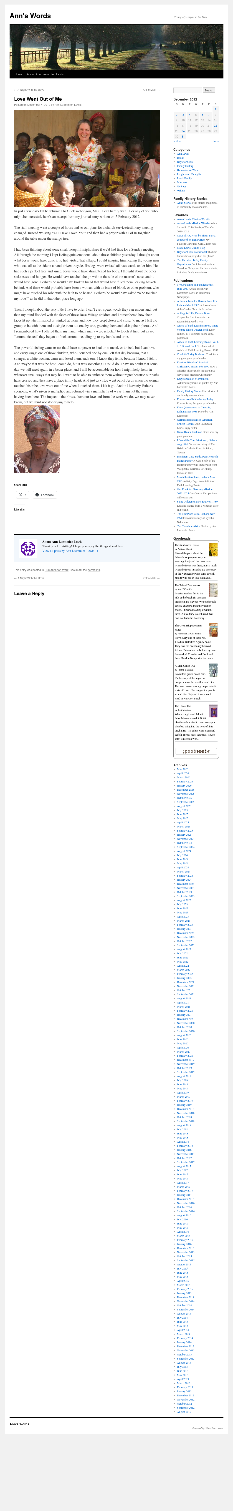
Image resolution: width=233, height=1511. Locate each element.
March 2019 (183, 1096)
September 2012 (186, 1407)
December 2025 (185, 789)
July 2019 (182, 1080)
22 (215, 125)
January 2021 (184, 1014)
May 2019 (182, 1088)
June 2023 (182, 908)
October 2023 (184, 892)
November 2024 (186, 838)
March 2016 (183, 1235)
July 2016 (182, 1219)
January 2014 (184, 1342)
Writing (181, 190)
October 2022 (184, 941)
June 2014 (182, 1321)
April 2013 (183, 1379)
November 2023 (186, 888)
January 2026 (184, 785)
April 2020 (183, 1047)
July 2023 (182, 904)
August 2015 (184, 1264)
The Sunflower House (187, 545)
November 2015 (186, 1252)
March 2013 (183, 1383)
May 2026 (182, 769)
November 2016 (186, 1203)
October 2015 (184, 1256)
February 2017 (185, 1190)
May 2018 (182, 1137)
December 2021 (185, 982)
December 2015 (185, 1248)
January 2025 (184, 834)
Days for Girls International (192, 252)
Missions (182, 182)
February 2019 (185, 1100)
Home (18, 74)
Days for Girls (185, 161)
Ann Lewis (183, 153)
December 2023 (185, 883)
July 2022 (182, 953)
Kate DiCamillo (185, 589)
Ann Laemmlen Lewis (68, 104)
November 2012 (186, 1399)
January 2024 (184, 879)
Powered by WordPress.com (207, 1428)
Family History (185, 166)
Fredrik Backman (185, 669)
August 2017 (184, 1166)
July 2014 (182, 1317)
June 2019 (182, 1084)
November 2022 (186, 937)
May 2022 (182, 961)
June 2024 (182, 859)
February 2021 (185, 1010)
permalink (94, 570)
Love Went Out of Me (38, 98)
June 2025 (182, 814)
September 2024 (186, 847)
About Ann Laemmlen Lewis (45, 74)
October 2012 (184, 1403)
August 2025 (184, 806)
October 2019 (184, 1068)
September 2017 (186, 1162)
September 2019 (186, 1072)
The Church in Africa (188, 526)
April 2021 (183, 1002)
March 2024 (183, 871)
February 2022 (185, 973)
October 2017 (184, 1158)
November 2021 (186, 986)
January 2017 (184, 1195)
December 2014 (185, 1297)
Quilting (181, 186)
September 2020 (186, 1031)
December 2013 (185, 1346)
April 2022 (183, 965)
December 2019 (185, 1059)
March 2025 (183, 826)
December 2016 (185, 1199)
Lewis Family (184, 178)
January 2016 (184, 1244)
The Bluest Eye (183, 706)
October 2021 (184, 990)
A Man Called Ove (185, 665)
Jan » (215, 141)
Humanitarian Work (56, 570)
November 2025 (186, 793)
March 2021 (183, 1006)
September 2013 (186, 1358)
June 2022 (182, 957)
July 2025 (182, 810)
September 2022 (186, 945)
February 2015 (185, 1289)
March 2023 (183, 920)
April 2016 (183, 1231)
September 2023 (186, 896)
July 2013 (182, 1366)
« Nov (177, 141)
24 (183, 131)
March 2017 (183, 1186)
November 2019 (186, 1064)
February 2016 (185, 1240)
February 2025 (185, 830)
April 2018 (183, 1141)
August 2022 (184, 949)
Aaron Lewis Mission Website (193, 219)
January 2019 (184, 1104)
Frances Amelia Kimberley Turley (195, 399)
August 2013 (184, 1362)
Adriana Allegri (185, 549)
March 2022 (183, 969)
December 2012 (185, 1395)
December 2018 (185, 1109)
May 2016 (182, 1227)
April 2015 (183, 1280)
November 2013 (186, 1350)
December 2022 (185, 933)
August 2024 (184, 851)
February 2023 (185, 924)
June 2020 (182, 1039)
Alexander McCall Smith (189, 633)
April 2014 (183, 1330)
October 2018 (184, 1117)
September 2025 (186, 802)
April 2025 (183, 822)
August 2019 (184, 1076)
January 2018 (184, 1149)
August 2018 (184, 1125)
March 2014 (183, 1334)
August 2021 (184, 998)
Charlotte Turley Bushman (191, 354)
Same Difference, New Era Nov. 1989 (197, 501)
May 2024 (182, 863)
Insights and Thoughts (189, 174)
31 (183, 136)
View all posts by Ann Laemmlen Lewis (70, 550)
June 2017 (182, 1174)
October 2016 (184, 1207)
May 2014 (182, 1325)
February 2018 (185, 1145)
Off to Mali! (151, 89)
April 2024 (183, 867)
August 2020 (184, 1035)
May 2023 (182, 912)
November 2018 (186, 1113)
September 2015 (186, 1260)
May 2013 (182, 1375)
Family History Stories (189, 391)
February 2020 (185, 1055)
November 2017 (186, 1154)
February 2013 (185, 1387)
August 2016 (184, 1215)
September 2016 (186, 1211)
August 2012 (184, 1411)
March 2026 (183, 777)
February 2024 (185, 875)
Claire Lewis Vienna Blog (191, 247)
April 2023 (183, 916)
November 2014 (186, 1301)
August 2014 (184, 1313)
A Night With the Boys (29, 89)
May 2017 (182, 1178)
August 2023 (184, 900)
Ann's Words (30, 15)
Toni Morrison (184, 710)
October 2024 (184, 843)
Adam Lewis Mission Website (193, 223)
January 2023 (184, 928)
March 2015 (183, 1285)
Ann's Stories (184, 202)
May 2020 (182, 1043)
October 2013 (184, 1354)
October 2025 (184, 797)
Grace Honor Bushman (189, 432)
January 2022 (184, 978)
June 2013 (182, 1371)
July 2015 (182, 1268)
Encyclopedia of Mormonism (192, 378)
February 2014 (185, 1338)
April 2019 (183, 1092)
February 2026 (185, 781)
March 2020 (183, 1051)
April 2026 (183, 773)
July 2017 (182, 1170)
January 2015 (184, 1293)
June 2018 (182, 1133)
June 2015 (182, 1272)
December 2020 (185, 1019)
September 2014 (186, 1309)
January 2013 (184, 1391)
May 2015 (182, 1276)
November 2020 (186, 1023)
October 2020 (184, 1027)
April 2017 (183, 1182)
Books (180, 157)
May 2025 (182, 818)
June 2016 (182, 1223)
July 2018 (182, 1129)
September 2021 (186, 994)
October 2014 (184, 1305)
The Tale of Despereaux (187, 585)
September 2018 (186, 1121)
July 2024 (182, 855)
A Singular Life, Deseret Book (193, 313)
